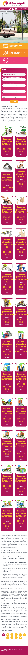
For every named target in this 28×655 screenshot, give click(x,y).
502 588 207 (23, 9)
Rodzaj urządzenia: (7, 72)
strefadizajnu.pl (10, 649)
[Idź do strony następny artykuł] (20, 637)
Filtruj (14, 101)
